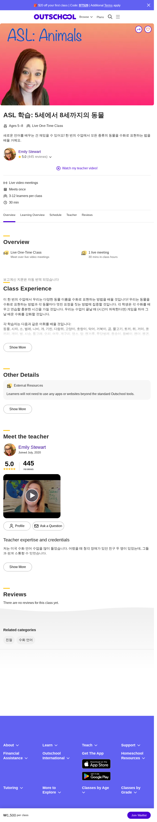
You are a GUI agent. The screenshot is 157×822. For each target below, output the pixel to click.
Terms (108, 5)
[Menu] (118, 17)
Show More (17, 347)
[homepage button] (55, 16)
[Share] (138, 29)
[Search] (110, 16)
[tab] (9, 215)
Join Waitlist (139, 815)
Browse (84, 16)
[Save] (148, 29)
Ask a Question (51, 526)
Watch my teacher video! (80, 168)
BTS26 (83, 5)
